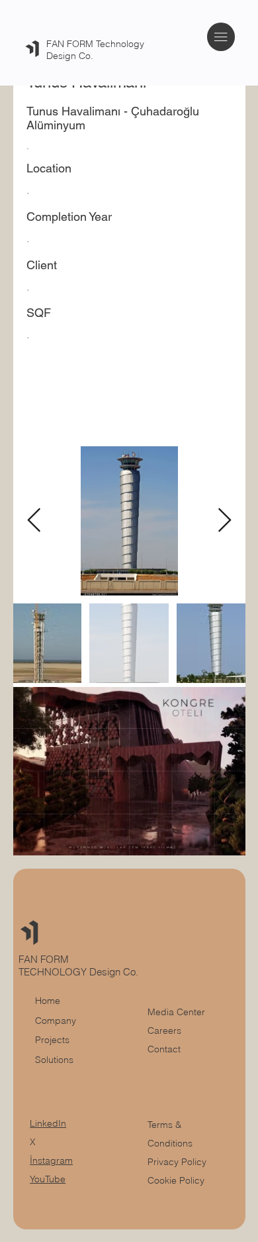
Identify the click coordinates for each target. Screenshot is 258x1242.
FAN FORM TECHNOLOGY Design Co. (80, 965)
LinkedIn (48, 1123)
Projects (52, 1040)
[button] (222, 839)
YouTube (47, 1179)
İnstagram (51, 1160)
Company (55, 1020)
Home (47, 1001)
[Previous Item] (34, 521)
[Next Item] (224, 521)
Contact (164, 1049)
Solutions (54, 1060)
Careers (164, 1030)
